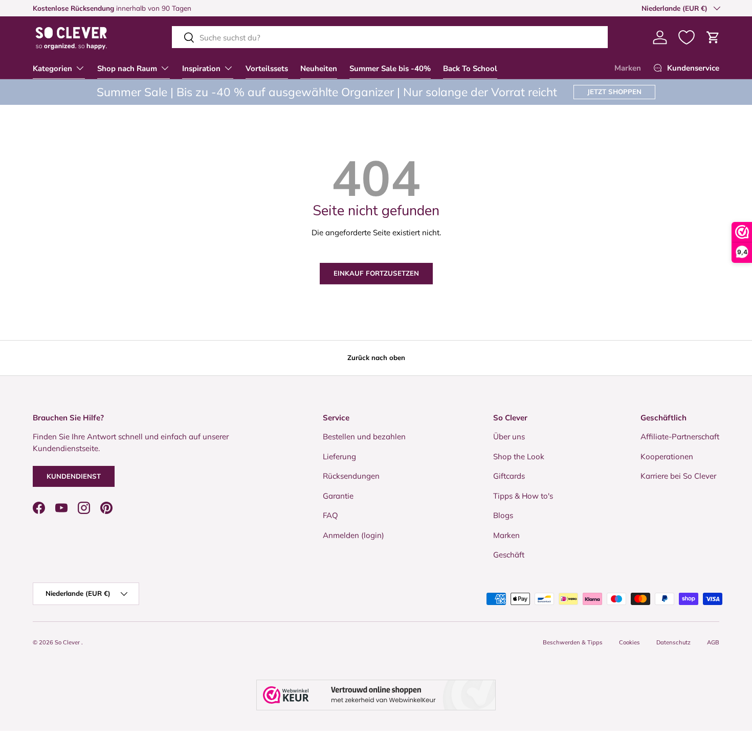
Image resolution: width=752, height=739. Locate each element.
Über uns (509, 436)
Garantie (338, 496)
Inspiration (201, 68)
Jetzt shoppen (614, 91)
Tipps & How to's (523, 496)
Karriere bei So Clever (678, 476)
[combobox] (390, 38)
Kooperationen (666, 456)
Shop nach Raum (127, 68)
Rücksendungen (351, 476)
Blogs (503, 515)
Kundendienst (74, 476)
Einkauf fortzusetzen (376, 273)
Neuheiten (318, 68)
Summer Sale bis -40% (390, 68)
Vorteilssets (267, 68)
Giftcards (509, 476)
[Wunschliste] (686, 37)
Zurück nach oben (376, 357)
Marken (627, 68)
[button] (713, 37)
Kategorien (52, 68)
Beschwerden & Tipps (573, 642)
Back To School (470, 68)
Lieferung (339, 456)
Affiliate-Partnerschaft (679, 436)
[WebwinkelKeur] (376, 695)
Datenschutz (673, 642)
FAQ (330, 515)
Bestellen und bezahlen (364, 436)
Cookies (629, 642)
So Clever (68, 642)
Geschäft (508, 554)
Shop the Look (518, 456)
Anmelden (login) (353, 535)
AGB (713, 642)
